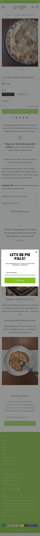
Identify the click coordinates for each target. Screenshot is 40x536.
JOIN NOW (20, 280)
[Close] (36, 252)
